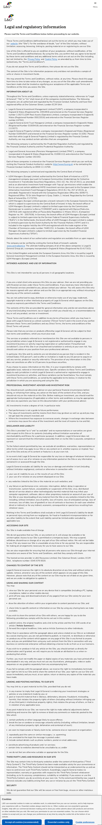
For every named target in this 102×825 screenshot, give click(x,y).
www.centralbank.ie (16, 245)
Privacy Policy (34, 59)
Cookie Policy (51, 59)
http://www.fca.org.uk (63, 164)
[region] (51, 418)
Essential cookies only (59, 822)
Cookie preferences (85, 822)
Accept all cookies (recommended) (21, 822)
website (14, 43)
